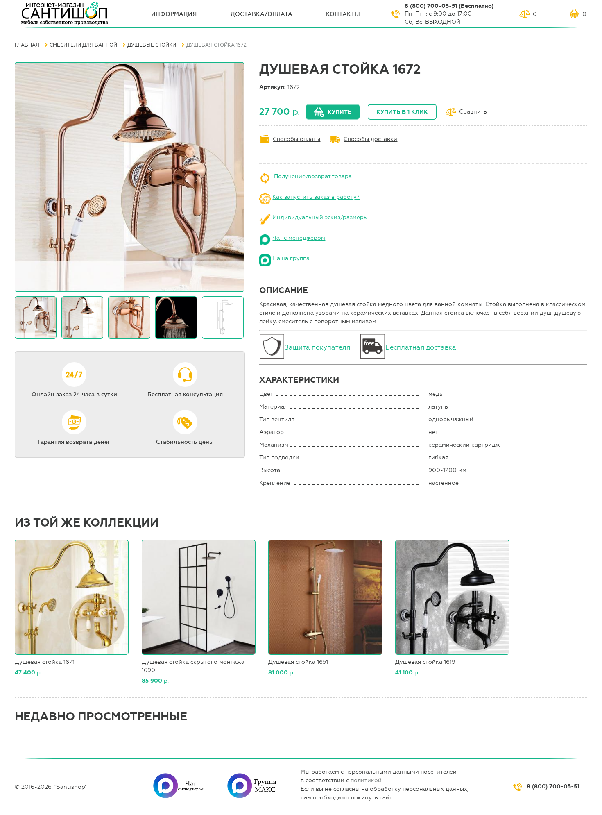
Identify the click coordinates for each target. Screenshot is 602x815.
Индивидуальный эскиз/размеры (320, 217)
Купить (339, 112)
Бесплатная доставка (420, 347)
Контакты (343, 14)
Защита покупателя (318, 347)
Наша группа (291, 258)
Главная (27, 45)
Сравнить (473, 112)
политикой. (367, 780)
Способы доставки (370, 139)
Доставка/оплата (261, 14)
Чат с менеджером (298, 237)
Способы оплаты (296, 139)
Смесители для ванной (83, 45)
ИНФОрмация (174, 14)
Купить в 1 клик (402, 112)
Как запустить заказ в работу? (316, 196)
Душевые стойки (151, 45)
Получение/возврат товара (313, 176)
